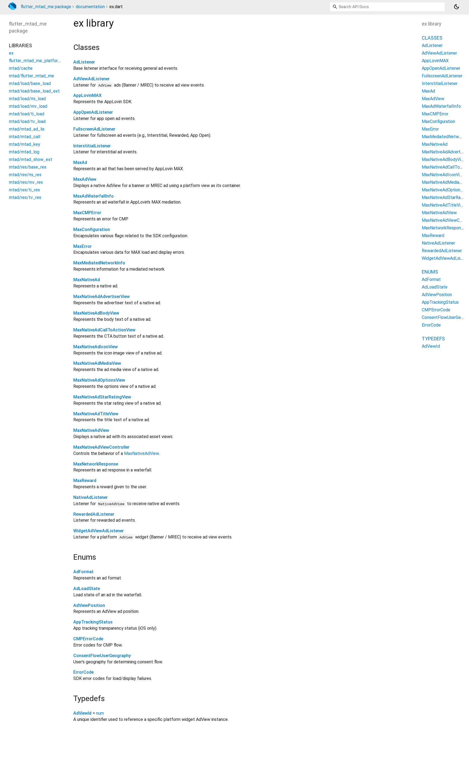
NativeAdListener (90, 497)
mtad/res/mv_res (26, 182)
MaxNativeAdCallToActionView (104, 329)
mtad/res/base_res (27, 167)
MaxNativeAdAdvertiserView (101, 296)
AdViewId (82, 713)
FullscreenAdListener (94, 129)
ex (11, 53)
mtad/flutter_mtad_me (31, 75)
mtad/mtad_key (24, 144)
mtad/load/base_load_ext (34, 91)
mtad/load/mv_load (28, 106)
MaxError (82, 246)
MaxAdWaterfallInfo (93, 196)
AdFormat (83, 571)
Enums (430, 272)
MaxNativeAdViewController (101, 447)
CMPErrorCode (88, 638)
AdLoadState (86, 588)
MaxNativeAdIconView (95, 346)
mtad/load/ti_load (26, 113)
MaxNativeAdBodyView (96, 313)
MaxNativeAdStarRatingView (102, 397)
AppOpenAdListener (93, 112)
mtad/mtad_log (24, 151)
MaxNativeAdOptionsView (99, 380)
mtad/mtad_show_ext (30, 159)
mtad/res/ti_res (24, 189)
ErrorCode (83, 672)
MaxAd (80, 162)
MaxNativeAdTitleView (95, 413)
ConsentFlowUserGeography (102, 655)
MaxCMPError (87, 212)
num (100, 713)
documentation (90, 6)
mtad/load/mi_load (27, 98)
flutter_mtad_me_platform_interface (45, 60)
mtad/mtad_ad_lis (27, 129)
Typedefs (433, 338)
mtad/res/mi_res (25, 174)
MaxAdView (84, 179)
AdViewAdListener (91, 78)
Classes (432, 38)
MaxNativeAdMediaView (97, 363)
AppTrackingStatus (93, 622)
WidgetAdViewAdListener (98, 530)
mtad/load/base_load (30, 83)
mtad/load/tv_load (27, 121)
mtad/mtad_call (24, 136)
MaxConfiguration (91, 229)
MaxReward (84, 480)
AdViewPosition (89, 605)
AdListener (84, 62)
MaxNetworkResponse (95, 464)
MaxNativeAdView (91, 430)
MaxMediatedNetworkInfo (99, 262)
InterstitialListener (92, 145)
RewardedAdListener (93, 514)
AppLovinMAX (87, 95)
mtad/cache (21, 68)
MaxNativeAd (86, 279)
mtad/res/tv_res (25, 197)
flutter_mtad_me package (46, 6)
